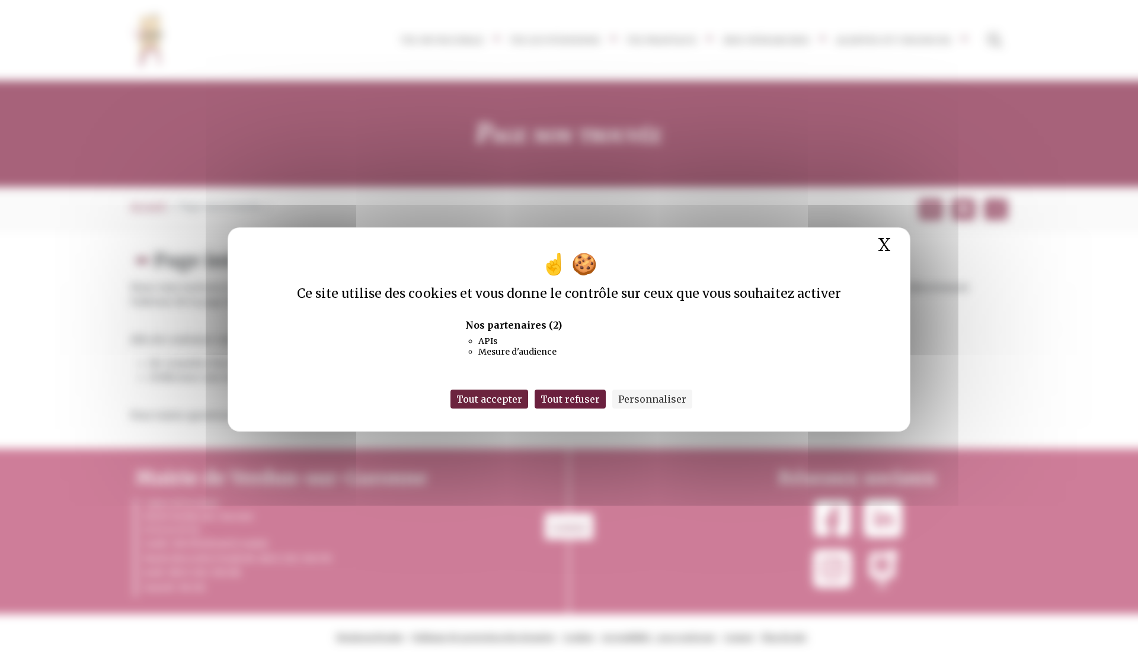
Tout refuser (570, 399)
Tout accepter (489, 399)
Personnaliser (652, 399)
